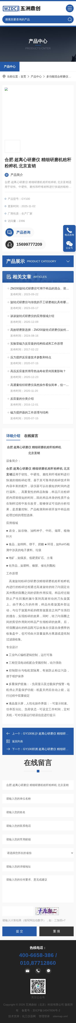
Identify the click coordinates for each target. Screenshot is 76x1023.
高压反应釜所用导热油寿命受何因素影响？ (38, 371)
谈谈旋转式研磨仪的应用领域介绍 (32, 316)
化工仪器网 (29, 1016)
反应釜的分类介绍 (22, 398)
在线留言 (31, 436)
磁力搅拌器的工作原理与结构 (29, 412)
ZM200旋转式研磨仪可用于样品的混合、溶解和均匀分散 (40, 288)
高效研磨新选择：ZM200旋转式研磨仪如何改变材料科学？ (40, 329)
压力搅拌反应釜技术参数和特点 (30, 357)
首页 (23, 76)
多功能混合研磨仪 (57, 76)
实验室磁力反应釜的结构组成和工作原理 (36, 343)
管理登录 (44, 1016)
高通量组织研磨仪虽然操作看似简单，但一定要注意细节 (40, 384)
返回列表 (17, 741)
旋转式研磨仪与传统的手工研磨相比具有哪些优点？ (40, 302)
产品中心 (10, 66)
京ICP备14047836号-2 (46, 1010)
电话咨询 (69, 235)
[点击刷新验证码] (47, 911)
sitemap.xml (60, 1016)
